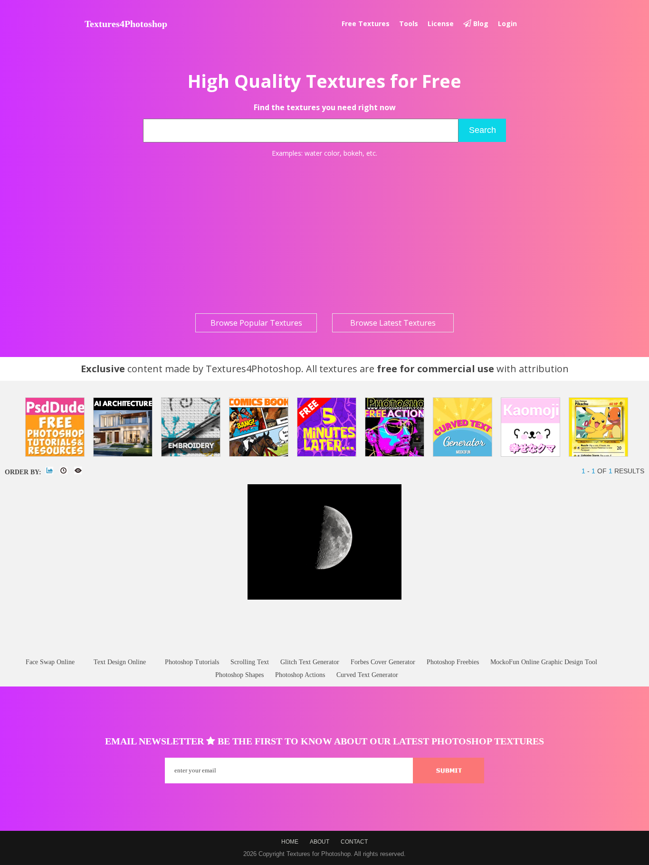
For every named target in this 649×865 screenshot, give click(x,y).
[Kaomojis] (530, 427)
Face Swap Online (50, 662)
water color (322, 153)
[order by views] (78, 470)
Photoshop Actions (300, 674)
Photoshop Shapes (239, 674)
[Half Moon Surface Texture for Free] (324, 597)
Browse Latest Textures (393, 323)
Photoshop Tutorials (192, 662)
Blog (479, 23)
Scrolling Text (249, 662)
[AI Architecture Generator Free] (123, 427)
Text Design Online (120, 662)
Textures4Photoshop (126, 24)
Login (507, 23)
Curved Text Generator (367, 674)
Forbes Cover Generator (383, 662)
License (441, 23)
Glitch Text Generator (309, 662)
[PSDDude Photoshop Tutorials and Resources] (55, 427)
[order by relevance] (49, 470)
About (319, 841)
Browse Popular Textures (256, 323)
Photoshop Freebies (453, 662)
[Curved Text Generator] (462, 427)
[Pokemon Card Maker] (598, 427)
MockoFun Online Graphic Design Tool (543, 662)
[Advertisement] (324, 235)
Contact (354, 841)
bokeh (353, 153)
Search (482, 130)
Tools (408, 23)
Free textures (366, 23)
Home (289, 841)
